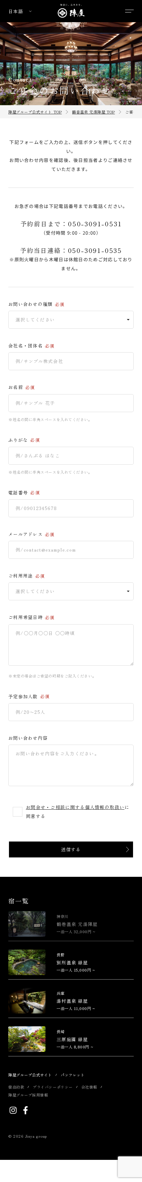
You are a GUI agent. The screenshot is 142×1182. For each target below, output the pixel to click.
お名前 (15, 387)
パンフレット (72, 1075)
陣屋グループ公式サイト (30, 1075)
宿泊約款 (16, 1087)
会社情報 (89, 1087)
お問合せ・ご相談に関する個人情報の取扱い (75, 807)
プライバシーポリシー (53, 1087)
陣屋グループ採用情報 (28, 1095)
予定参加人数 (23, 696)
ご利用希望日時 (25, 617)
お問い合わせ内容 (28, 738)
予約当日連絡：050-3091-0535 (71, 250)
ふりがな (18, 440)
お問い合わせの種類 (30, 304)
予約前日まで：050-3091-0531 (71, 223)
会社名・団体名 (25, 346)
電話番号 (18, 493)
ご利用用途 (20, 576)
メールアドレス (25, 534)
